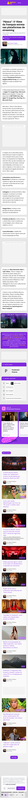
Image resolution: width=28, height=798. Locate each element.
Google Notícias (18, 337)
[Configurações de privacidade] (4, 788)
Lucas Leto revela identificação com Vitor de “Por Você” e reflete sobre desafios (12, 504)
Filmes (19, 3)
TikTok (21, 335)
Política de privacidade (6, 792)
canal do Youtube (7, 338)
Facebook (15, 335)
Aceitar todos (21, 788)
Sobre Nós (15, 792)
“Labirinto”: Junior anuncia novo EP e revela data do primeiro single (11, 744)
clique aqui (22, 345)
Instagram (6, 337)
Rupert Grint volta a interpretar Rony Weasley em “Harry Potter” (12, 590)
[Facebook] (2, 795)
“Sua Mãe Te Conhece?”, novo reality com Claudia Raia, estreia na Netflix (13, 617)
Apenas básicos (11, 788)
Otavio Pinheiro (14, 43)
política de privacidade (11, 784)
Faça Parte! (21, 792)
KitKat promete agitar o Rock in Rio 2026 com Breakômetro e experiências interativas (13, 563)
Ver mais (14, 757)
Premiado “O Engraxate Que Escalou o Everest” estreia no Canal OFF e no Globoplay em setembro (12, 673)
